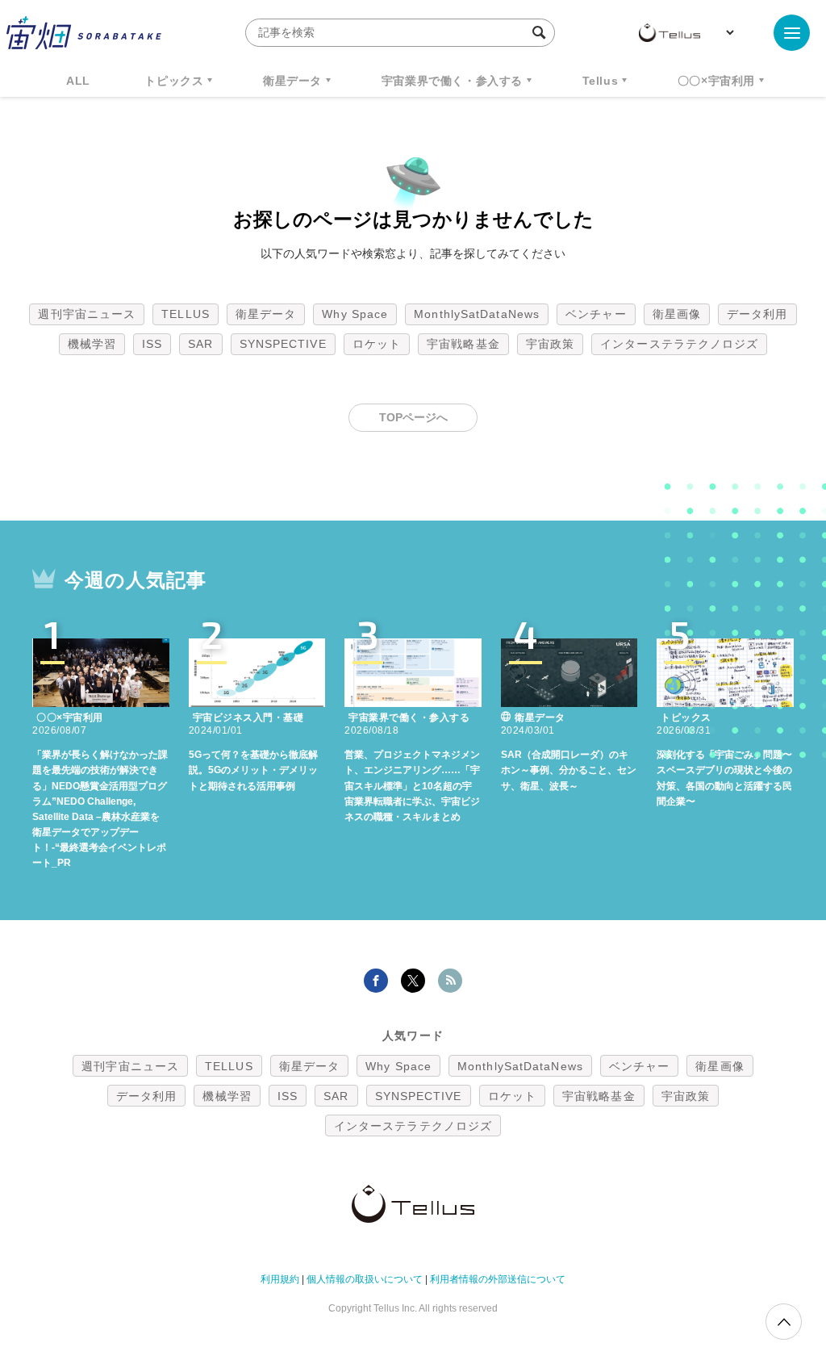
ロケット (377, 343)
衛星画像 (677, 314)
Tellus (600, 80)
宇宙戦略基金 (463, 343)
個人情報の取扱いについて (365, 1279)
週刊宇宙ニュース (87, 314)
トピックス (173, 80)
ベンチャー (596, 314)
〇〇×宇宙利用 (716, 80)
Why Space (355, 314)
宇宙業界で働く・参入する (452, 80)
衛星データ (292, 80)
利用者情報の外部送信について (497, 1279)
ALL (78, 80)
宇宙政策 (550, 343)
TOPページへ (413, 417)
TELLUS (185, 314)
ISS (152, 343)
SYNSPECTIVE (283, 343)
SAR (200, 343)
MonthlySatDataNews (477, 314)
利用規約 (280, 1279)
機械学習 (92, 343)
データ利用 (757, 314)
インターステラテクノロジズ (679, 343)
